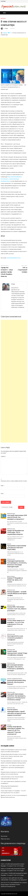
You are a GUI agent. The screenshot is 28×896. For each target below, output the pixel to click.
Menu (4, 12)
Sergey (6, 28)
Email (3, 493)
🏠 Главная (4, 33)
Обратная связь (5, 839)
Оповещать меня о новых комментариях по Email (14, 481)
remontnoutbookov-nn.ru (13, 258)
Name (2, 485)
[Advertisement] (14, 52)
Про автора (4, 836)
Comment (3, 456)
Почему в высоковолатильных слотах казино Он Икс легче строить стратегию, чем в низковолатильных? (13, 756)
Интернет (3, 18)
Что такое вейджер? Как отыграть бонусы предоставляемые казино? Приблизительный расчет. (14, 884)
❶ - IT (10, 33)
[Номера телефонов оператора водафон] (11, 851)
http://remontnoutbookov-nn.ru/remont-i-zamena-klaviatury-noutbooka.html (11, 179)
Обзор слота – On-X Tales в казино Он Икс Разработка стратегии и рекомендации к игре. (12, 767)
